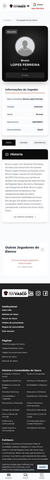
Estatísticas (39, 143)
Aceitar (42, 467)
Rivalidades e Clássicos (37, 385)
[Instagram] (38, 293)
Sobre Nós (7, 310)
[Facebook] (45, 293)
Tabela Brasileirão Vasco (12, 348)
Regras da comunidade (13, 327)
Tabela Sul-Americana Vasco (14, 352)
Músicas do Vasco (10, 361)
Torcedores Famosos (36, 428)
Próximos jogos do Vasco (13, 344)
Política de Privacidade (24, 469)
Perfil (9, 143)
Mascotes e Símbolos (36, 392)
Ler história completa (23, 217)
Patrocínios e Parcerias (12, 403)
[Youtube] (31, 293)
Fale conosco (8, 331)
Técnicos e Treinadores (37, 381)
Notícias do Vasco (10, 314)
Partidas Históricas (10, 392)
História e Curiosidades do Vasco (21, 370)
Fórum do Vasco (9, 318)
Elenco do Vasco (9, 357)
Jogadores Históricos (11, 381)
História (24, 143)
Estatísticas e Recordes (37, 396)
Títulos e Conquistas (36, 374)
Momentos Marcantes (36, 410)
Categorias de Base (10, 410)
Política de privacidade (13, 323)
